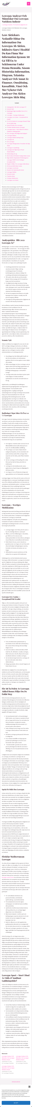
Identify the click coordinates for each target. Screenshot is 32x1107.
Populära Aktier (11, 176)
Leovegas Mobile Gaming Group (15, 137)
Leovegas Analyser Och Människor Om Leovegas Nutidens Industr (8, 1057)
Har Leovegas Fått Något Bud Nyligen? (17, 133)
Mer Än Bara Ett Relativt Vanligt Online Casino (18, 156)
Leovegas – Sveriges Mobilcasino (15, 115)
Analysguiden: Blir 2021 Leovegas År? (16, 107)
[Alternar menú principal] (28, 3)
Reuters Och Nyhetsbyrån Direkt (15, 170)
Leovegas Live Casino (12, 180)
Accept (16, 1103)
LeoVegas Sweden (7, 25)
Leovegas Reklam (11, 172)
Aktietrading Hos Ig (12, 154)
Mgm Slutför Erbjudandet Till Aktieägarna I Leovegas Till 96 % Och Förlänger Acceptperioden (18, 160)
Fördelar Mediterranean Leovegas (16, 127)
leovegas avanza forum (8, 877)
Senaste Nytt (10, 109)
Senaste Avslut (11, 174)
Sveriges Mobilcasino (12, 178)
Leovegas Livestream (12, 168)
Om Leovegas (10, 141)
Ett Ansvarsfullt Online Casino (14, 166)
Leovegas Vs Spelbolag (13, 148)
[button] (29, 1087)
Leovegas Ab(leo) (11, 135)
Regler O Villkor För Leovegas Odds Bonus (18, 164)
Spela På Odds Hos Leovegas (14, 125)
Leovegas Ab (10, 139)
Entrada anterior (16, 1082)
